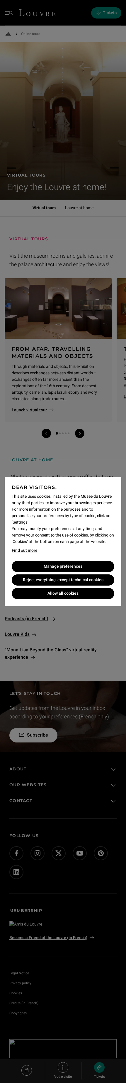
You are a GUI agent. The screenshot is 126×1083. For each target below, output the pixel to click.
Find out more (25, 550)
